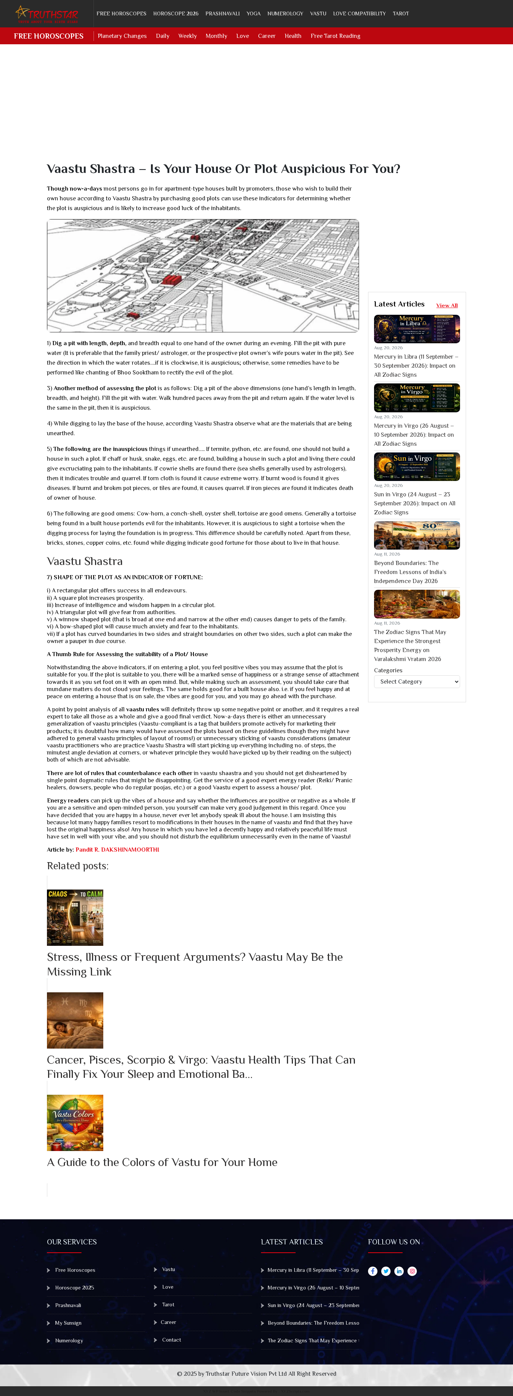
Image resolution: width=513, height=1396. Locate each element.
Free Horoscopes (121, 14)
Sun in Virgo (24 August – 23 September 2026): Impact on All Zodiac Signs (415, 503)
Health (293, 36)
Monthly (216, 36)
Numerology (285, 14)
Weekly (187, 36)
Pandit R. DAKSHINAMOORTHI (116, 849)
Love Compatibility (359, 14)
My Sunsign (67, 1323)
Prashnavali (222, 14)
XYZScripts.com (295, 1391)
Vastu (318, 14)
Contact (171, 1340)
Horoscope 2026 (176, 14)
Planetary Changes (122, 36)
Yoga (254, 14)
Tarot (401, 14)
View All (447, 305)
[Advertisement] (261, 108)
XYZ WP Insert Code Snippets (229, 1391)
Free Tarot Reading (336, 36)
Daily (162, 36)
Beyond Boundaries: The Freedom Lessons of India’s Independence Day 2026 (410, 572)
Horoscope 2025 (74, 1288)
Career (267, 36)
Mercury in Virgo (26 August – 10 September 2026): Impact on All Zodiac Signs (414, 434)
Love (242, 36)
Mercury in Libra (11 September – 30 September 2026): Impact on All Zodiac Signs (416, 365)
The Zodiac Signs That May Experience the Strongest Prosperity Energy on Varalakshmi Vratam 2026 (410, 646)
